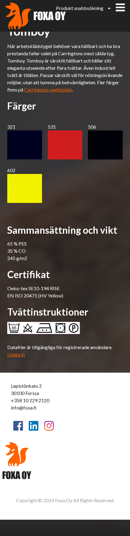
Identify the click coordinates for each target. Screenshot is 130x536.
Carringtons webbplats (48, 89)
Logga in (16, 354)
